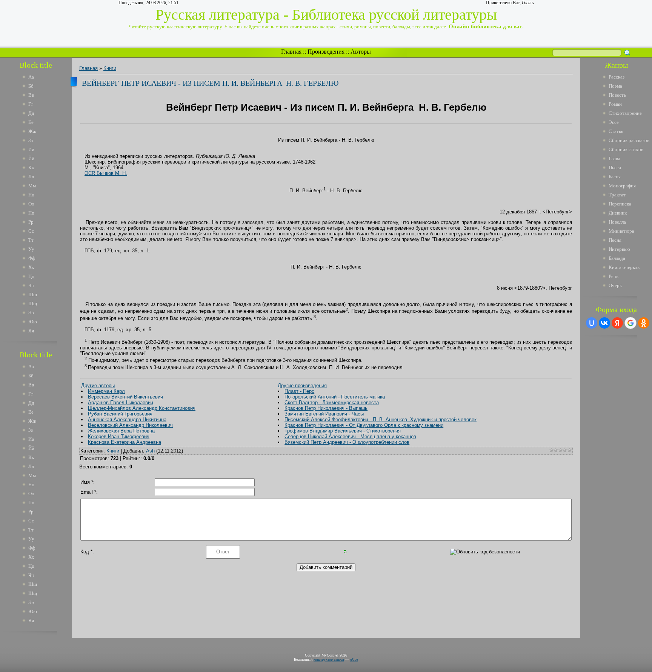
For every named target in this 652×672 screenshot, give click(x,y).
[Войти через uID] (591, 323)
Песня (615, 240)
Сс (31, 231)
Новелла (617, 222)
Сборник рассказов (629, 140)
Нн (31, 195)
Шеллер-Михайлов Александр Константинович (141, 408)
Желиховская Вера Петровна (121, 431)
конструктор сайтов (329, 659)
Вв (31, 95)
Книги (109, 68)
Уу (31, 249)
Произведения (326, 51)
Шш (32, 294)
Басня (615, 176)
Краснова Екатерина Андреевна (124, 442)
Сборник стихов (626, 149)
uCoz (354, 659)
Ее (31, 122)
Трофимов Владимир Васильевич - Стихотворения (342, 431)
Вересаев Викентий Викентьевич (125, 397)
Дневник (618, 213)
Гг (30, 104)
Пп (31, 213)
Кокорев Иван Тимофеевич (118, 436)
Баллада (617, 258)
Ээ (31, 312)
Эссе (614, 122)
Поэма (615, 86)
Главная (291, 51)
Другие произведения (302, 385)
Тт (31, 240)
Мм (32, 185)
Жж (32, 131)
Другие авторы (98, 385)
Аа (31, 77)
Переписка (620, 204)
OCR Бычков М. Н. (106, 173)
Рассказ (616, 77)
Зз (30, 140)
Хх (31, 267)
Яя (31, 331)
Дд (31, 113)
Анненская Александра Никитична (127, 419)
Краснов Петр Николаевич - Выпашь (326, 408)
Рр (31, 222)
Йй (31, 158)
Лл (31, 176)
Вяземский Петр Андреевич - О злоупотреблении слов (346, 442)
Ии (31, 149)
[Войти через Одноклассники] (643, 323)
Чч (31, 285)
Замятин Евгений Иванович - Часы (324, 414)
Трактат (617, 195)
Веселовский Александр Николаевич (130, 425)
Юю (32, 321)
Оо (31, 204)
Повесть (617, 95)
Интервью (619, 249)
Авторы (361, 51)
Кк (31, 167)
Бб (31, 86)
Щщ (32, 303)
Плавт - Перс (299, 391)
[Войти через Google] (630, 323)
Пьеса (615, 167)
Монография (622, 185)
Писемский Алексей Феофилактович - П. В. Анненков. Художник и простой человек (380, 419)
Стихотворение (625, 113)
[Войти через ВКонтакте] (604, 323)
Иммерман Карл (106, 391)
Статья (616, 131)
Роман (615, 104)
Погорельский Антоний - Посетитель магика (334, 397)
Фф (31, 258)
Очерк (615, 285)
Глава (614, 158)
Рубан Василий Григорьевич (120, 414)
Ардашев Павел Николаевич (120, 402)
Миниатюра (621, 231)
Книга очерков (624, 267)
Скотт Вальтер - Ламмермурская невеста (331, 402)
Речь (613, 276)
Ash (150, 451)
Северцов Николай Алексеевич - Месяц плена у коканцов (350, 436)
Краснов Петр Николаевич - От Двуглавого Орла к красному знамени (363, 425)
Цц (31, 276)
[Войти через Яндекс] (617, 323)
